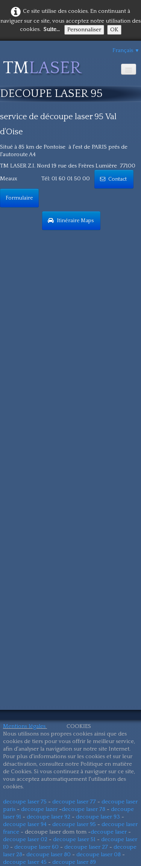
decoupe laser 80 (48, 854)
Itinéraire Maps (76, 221)
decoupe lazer (39, 809)
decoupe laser (109, 832)
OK (114, 29)
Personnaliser (84, 29)
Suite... (52, 29)
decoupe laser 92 (48, 817)
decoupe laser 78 (83, 809)
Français (125, 50)
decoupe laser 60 (36, 847)
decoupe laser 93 (98, 817)
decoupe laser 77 (74, 801)
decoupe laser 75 (25, 801)
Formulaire (19, 198)
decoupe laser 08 (98, 854)
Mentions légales (24, 726)
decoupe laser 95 (74, 824)
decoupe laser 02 (25, 839)
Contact (118, 179)
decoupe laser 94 (25, 824)
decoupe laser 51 (74, 839)
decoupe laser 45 (25, 862)
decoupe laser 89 (74, 862)
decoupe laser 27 (86, 847)
